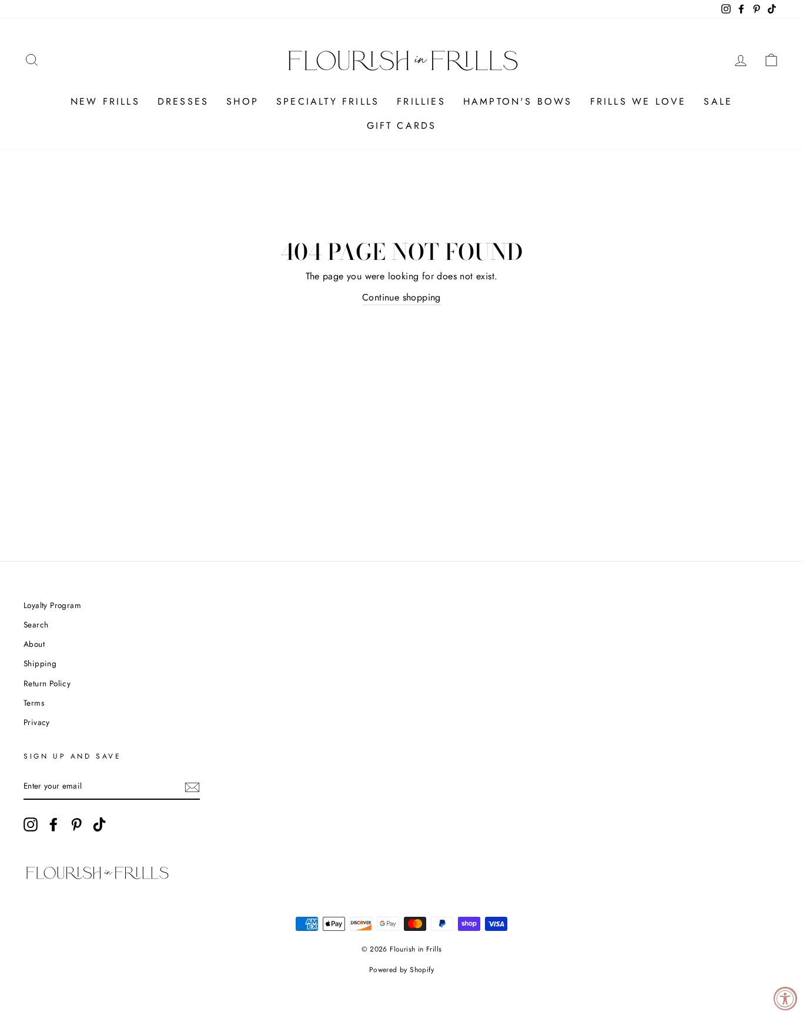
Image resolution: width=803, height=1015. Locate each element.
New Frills (105, 101)
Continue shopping (401, 297)
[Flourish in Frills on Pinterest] (76, 824)
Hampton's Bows (518, 101)
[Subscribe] (192, 786)
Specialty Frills (327, 101)
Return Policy (47, 683)
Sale (718, 101)
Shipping (40, 663)
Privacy (37, 722)
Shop (242, 101)
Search (36, 624)
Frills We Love (638, 101)
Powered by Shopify (401, 969)
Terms (34, 703)
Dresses (183, 101)
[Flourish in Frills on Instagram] (31, 824)
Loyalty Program (52, 605)
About (34, 644)
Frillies (421, 101)
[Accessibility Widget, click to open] (785, 998)
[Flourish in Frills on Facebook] (53, 824)
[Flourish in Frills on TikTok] (99, 824)
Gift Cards (402, 125)
